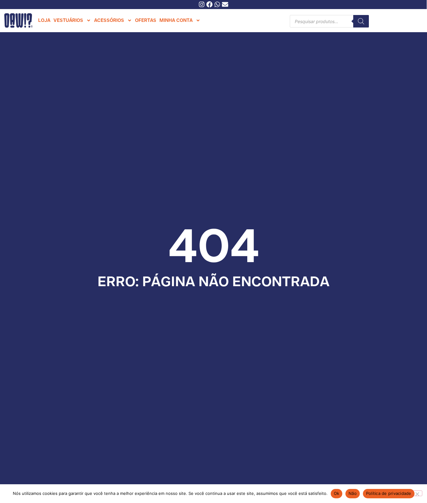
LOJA (44, 20)
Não (353, 493)
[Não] (417, 493)
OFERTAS (145, 20)
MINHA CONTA (176, 20)
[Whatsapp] (217, 4)
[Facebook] (209, 4)
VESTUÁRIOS (68, 20)
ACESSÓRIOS (109, 20)
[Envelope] (225, 4)
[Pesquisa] (361, 21)
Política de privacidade (388, 493)
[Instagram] (201, 4)
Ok (336, 493)
